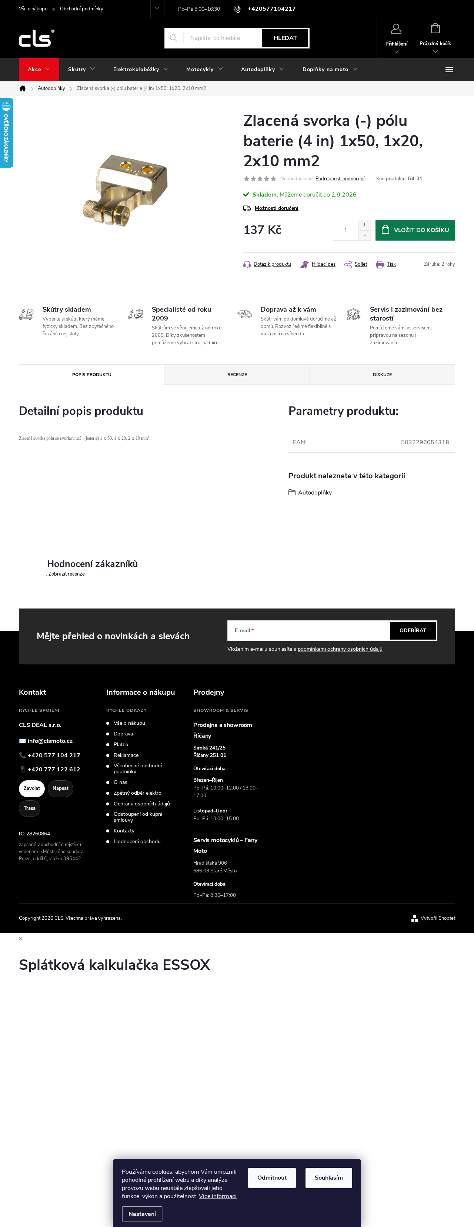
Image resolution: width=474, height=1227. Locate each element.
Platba (121, 745)
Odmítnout (272, 1178)
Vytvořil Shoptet (438, 918)
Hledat (285, 38)
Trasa (30, 808)
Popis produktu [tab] (91, 375)
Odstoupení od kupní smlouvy (138, 817)
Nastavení (142, 1214)
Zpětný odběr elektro (137, 793)
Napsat (61, 788)
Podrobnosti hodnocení (340, 179)
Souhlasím (329, 1178)
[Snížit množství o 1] (364, 235)
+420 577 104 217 (54, 755)
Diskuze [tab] (382, 375)
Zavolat (32, 788)
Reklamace (126, 755)
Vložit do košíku (421, 230)
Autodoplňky (315, 493)
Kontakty (124, 831)
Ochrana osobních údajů (142, 804)
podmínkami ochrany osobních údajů (340, 649)
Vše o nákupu (33, 9)
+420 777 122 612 (54, 769)
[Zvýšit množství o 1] (364, 225)
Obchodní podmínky (81, 9)
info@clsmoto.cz (50, 741)
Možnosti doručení (276, 208)
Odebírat (413, 630)
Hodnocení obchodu (137, 842)
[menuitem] (39, 69)
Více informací (218, 1196)
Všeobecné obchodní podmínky (138, 769)
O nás (120, 782)
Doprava (123, 734)
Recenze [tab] (237, 375)
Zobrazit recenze (67, 574)
